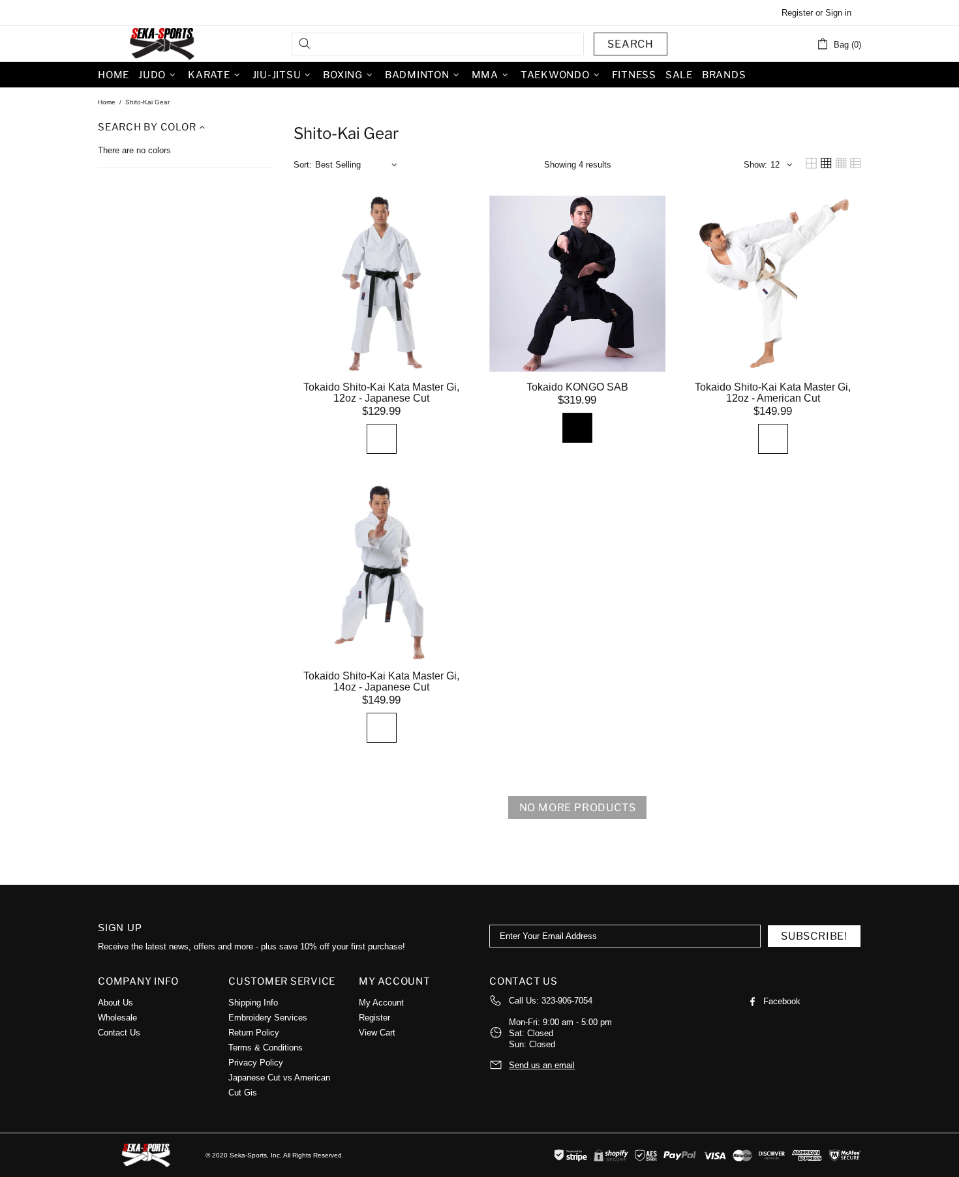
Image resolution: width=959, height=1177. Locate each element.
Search (630, 44)
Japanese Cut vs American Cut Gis (279, 1085)
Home (106, 102)
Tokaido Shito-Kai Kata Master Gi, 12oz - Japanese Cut (381, 392)
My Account (381, 1002)
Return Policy (253, 1032)
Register (797, 13)
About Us (115, 1002)
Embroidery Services (267, 1017)
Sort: (303, 165)
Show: (755, 165)
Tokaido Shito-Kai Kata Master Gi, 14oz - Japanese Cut (381, 681)
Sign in (838, 13)
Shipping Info (253, 1002)
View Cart (377, 1032)
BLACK (577, 428)
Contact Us (119, 1032)
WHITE (382, 439)
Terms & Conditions (265, 1047)
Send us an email (542, 1065)
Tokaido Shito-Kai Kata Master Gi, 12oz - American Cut (773, 392)
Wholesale (117, 1017)
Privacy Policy (255, 1062)
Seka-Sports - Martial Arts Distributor (163, 43)
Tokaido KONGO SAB (577, 387)
